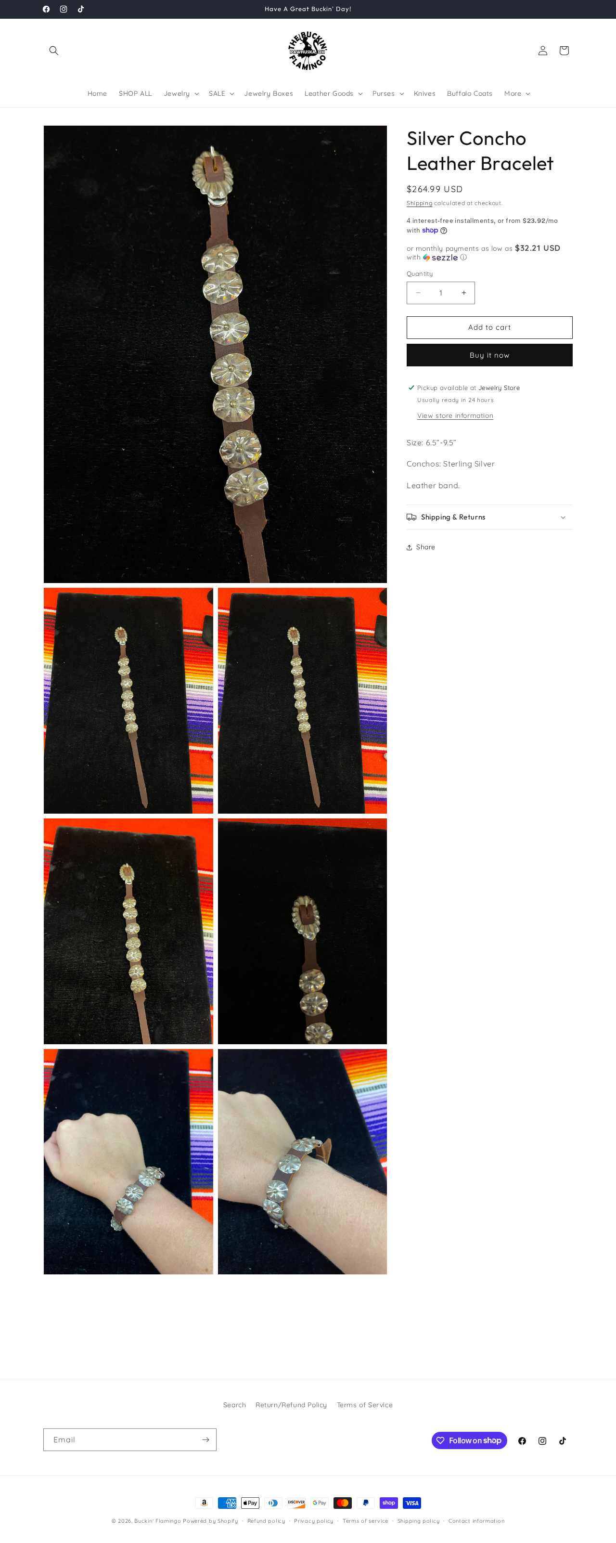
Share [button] (426, 547)
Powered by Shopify (210, 1520)
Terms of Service (365, 1404)
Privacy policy (314, 1520)
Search (234, 1404)
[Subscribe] (205, 1439)
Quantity (420, 273)
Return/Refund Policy (291, 1404)
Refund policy (266, 1520)
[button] (53, 50)
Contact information (476, 1520)
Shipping (420, 203)
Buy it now (490, 354)
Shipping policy (419, 1520)
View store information (455, 415)
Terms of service (365, 1520)
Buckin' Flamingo (157, 1520)
